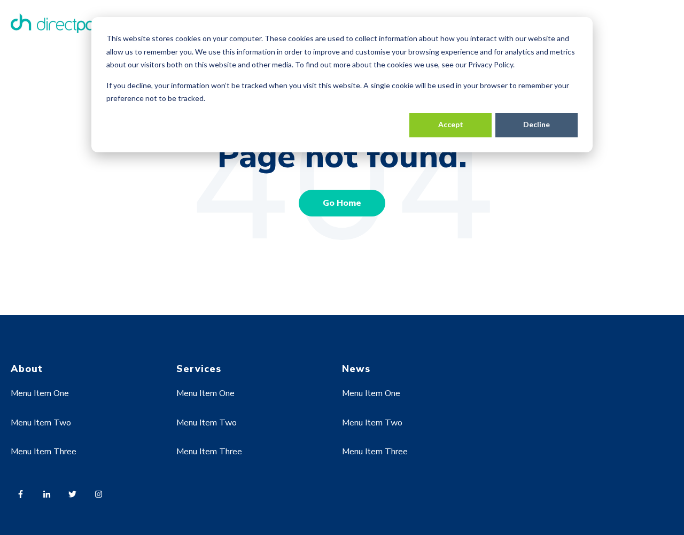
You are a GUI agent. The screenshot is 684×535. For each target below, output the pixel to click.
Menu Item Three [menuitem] (43, 452)
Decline (536, 124)
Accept (450, 124)
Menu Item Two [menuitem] (41, 423)
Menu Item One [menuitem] (40, 393)
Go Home (342, 203)
